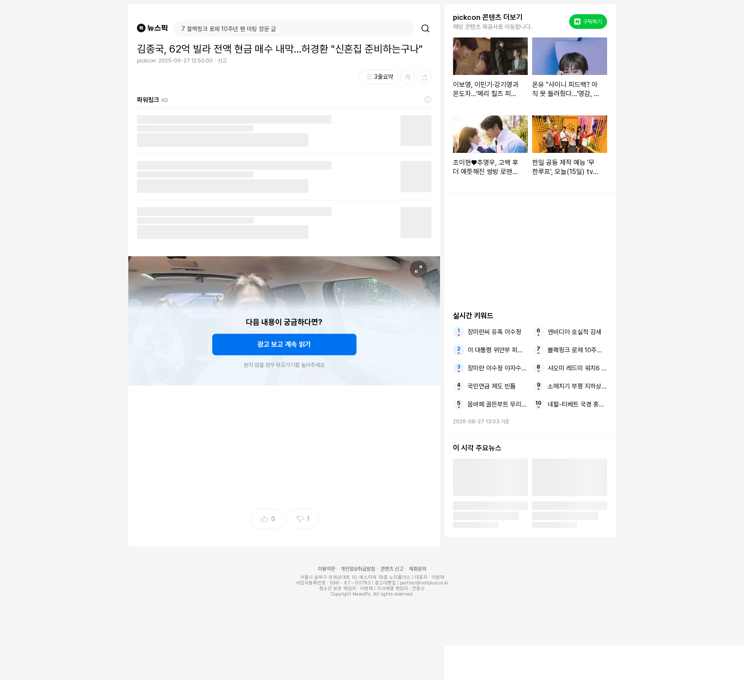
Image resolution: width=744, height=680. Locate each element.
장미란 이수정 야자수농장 (497, 368)
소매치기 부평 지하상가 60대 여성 (577, 386)
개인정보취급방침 (358, 569)
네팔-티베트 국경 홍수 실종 (577, 404)
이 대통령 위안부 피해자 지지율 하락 (497, 350)
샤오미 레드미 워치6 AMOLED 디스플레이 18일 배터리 (577, 368)
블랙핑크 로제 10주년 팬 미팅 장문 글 (577, 350)
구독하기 (589, 21)
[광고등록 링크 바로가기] (428, 99)
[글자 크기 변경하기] (407, 77)
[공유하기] (424, 77)
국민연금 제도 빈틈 (492, 386)
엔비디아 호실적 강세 (574, 332)
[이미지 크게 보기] (418, 269)
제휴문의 (417, 569)
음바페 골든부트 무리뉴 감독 (497, 404)
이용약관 (326, 569)
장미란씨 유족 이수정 (494, 332)
